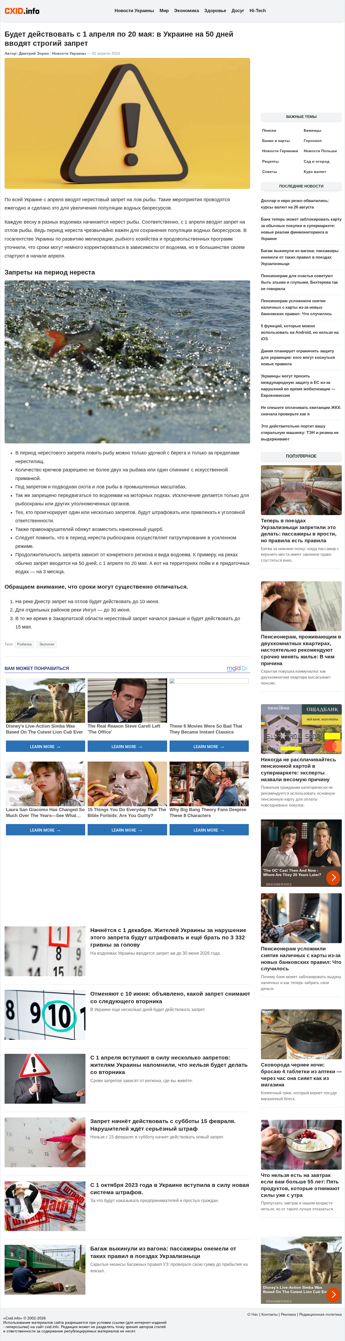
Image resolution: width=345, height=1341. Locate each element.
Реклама (288, 1314)
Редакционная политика (320, 1314)
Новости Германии (280, 151)
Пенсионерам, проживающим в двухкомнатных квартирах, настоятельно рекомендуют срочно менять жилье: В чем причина (301, 650)
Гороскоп (313, 140)
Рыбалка (24, 644)
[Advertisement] (127, 880)
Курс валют (315, 171)
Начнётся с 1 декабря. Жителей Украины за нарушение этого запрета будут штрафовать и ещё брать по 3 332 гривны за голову (168, 937)
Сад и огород (316, 161)
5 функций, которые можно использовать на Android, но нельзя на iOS (300, 332)
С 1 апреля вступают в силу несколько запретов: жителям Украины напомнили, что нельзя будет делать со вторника (169, 1064)
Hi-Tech (258, 10)
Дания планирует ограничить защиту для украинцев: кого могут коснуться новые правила (298, 357)
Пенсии (269, 130)
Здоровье (215, 10)
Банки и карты (276, 140)
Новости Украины (134, 10)
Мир (164, 10)
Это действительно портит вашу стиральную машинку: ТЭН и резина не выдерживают (300, 432)
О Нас (252, 1314)
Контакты (269, 1314)
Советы (269, 171)
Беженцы (312, 130)
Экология (46, 644)
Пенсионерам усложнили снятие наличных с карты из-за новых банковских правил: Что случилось (296, 307)
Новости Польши (320, 151)
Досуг (238, 10)
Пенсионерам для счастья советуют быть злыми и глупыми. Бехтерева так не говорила (299, 282)
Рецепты (270, 161)
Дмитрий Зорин (34, 53)
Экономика (186, 10)
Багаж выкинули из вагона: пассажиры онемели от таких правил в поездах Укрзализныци (300, 257)
